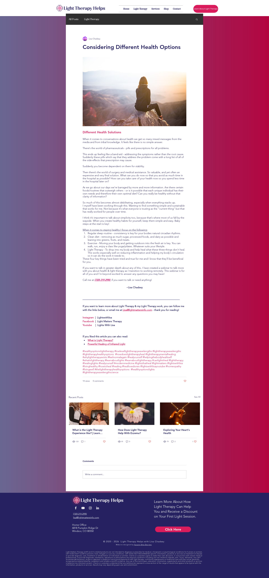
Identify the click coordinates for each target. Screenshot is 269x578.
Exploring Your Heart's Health (176, 431)
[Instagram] (90, 508)
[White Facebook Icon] (76, 508)
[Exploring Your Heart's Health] (180, 413)
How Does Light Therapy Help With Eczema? (132, 431)
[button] (196, 19)
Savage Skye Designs (143, 545)
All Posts (73, 19)
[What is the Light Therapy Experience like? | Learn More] (89, 413)
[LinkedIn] (97, 508)
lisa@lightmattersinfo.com (86, 517)
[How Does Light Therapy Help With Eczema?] (135, 413)
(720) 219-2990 (80, 514)
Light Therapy (91, 19)
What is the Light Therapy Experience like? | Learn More (87, 431)
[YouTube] (83, 508)
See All (197, 397)
